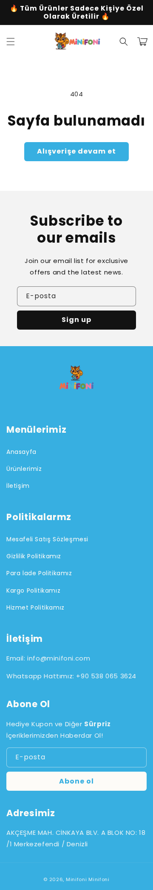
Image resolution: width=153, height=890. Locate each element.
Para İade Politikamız (39, 573)
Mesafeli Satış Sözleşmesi (47, 539)
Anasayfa (21, 452)
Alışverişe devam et (76, 151)
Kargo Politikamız (33, 590)
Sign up (76, 320)
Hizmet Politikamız (35, 607)
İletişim (18, 485)
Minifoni (76, 879)
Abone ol (76, 781)
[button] (10, 41)
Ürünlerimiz (24, 469)
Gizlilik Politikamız (33, 556)
